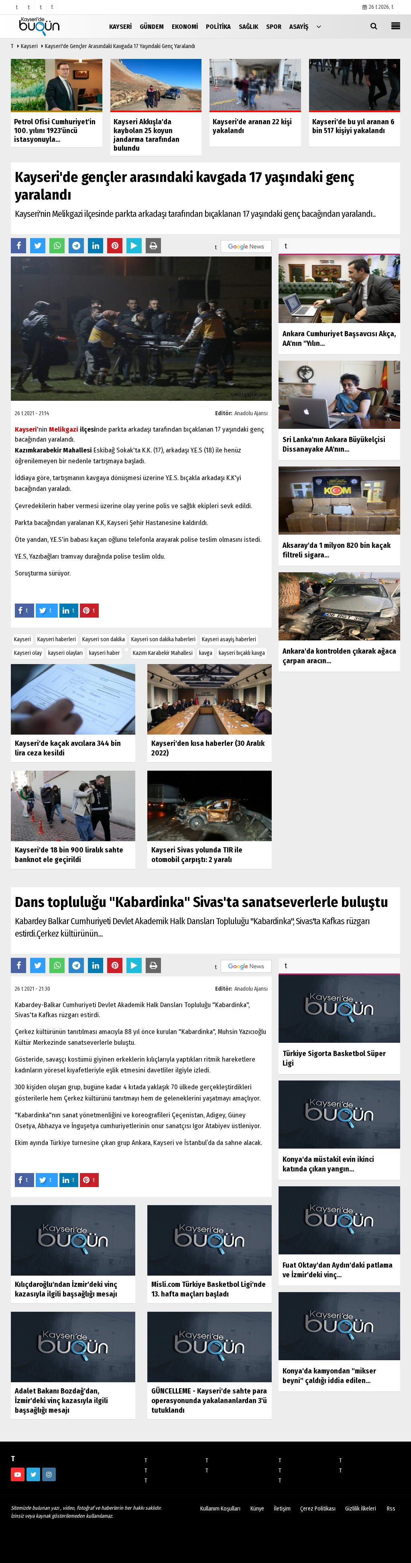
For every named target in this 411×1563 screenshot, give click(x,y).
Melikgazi (63, 429)
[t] (318, 26)
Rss (391, 1508)
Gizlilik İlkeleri (360, 1508)
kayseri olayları (65, 653)
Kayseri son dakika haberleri (163, 639)
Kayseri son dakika (103, 639)
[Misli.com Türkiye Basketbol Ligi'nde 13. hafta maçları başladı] (209, 1240)
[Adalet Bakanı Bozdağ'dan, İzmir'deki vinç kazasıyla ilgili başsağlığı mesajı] (73, 1346)
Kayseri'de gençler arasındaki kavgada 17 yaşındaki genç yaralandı (120, 46)
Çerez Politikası (318, 1508)
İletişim (282, 1508)
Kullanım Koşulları (220, 1508)
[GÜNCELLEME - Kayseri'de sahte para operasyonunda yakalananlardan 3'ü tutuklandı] (209, 1346)
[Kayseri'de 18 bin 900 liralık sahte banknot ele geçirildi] (73, 805)
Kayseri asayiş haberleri (229, 639)
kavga (205, 653)
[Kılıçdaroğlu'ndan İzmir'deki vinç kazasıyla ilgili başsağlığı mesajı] (73, 1240)
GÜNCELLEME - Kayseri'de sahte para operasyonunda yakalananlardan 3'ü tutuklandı (209, 1401)
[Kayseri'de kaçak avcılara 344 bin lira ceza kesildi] (73, 699)
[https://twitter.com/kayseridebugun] (33, 1474)
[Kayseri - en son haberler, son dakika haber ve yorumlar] (51, 26)
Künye (257, 1508)
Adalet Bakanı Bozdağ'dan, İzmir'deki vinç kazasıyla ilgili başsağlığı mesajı (61, 1401)
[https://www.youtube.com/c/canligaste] (17, 1474)
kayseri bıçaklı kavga (242, 653)
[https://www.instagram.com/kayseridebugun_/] (49, 1474)
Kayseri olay (28, 653)
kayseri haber (104, 653)
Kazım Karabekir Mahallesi (163, 653)
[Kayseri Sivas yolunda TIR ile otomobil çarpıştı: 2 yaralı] (209, 805)
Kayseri (29, 46)
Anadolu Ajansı (251, 413)
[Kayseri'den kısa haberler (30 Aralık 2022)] (209, 699)
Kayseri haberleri (56, 639)
